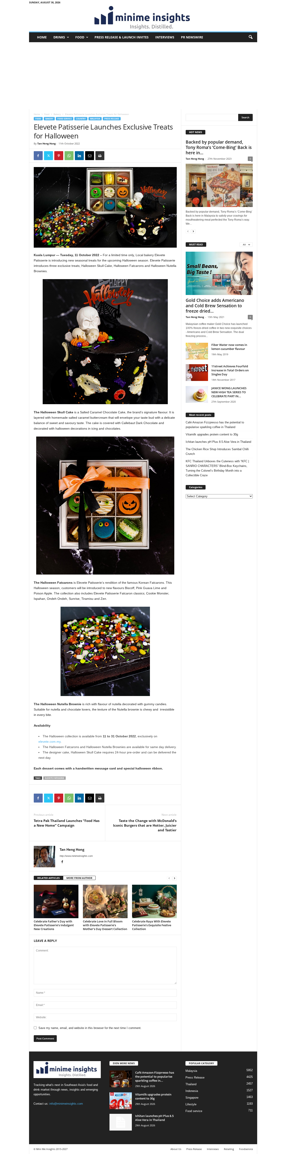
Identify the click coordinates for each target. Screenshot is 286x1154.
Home (42, 37)
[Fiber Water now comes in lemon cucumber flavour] (197, 351)
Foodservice (246, 1149)
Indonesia (191, 1091)
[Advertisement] (143, 75)
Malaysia (95, 118)
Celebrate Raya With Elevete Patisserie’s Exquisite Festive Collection (151, 925)
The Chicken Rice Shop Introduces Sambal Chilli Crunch (217, 451)
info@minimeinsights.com (66, 1103)
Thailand (190, 1084)
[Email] (89, 155)
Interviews (164, 37)
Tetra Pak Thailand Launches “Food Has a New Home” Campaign (66, 823)
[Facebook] (38, 155)
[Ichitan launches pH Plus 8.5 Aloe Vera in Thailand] (120, 1122)
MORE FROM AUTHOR (79, 878)
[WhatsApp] (69, 155)
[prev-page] (169, 878)
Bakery (57, 114)
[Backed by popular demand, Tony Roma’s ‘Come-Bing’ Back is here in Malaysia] (219, 185)
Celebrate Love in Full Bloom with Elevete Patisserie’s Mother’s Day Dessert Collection (105, 925)
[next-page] (174, 878)
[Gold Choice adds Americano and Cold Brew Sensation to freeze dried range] (219, 273)
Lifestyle (190, 1104)
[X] (48, 155)
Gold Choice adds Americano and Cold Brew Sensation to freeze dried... (215, 305)
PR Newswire (192, 37)
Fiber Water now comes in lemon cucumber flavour (229, 347)
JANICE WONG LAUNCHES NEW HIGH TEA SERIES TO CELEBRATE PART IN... (228, 392)
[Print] (99, 155)
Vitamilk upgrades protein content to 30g (212, 434)
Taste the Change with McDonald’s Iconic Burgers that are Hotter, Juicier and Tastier (145, 825)
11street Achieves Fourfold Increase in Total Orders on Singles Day (230, 370)
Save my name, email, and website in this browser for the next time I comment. (89, 1028)
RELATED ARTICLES (48, 878)
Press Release (111, 118)
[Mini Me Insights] (143, 18)
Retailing (229, 1149)
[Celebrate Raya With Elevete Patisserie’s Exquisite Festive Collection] (154, 901)
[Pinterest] (58, 155)
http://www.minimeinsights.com (76, 856)
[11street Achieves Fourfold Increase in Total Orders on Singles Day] (197, 372)
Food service (64, 118)
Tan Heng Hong (46, 143)
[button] (250, 37)
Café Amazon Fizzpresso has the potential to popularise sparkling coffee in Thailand (215, 425)
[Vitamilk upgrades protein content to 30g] (120, 1100)
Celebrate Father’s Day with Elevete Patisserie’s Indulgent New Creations (54, 925)
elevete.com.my (49, 741)
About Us (175, 1149)
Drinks (59, 37)
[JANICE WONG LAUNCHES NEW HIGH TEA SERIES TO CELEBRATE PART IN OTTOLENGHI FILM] (197, 394)
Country (81, 118)
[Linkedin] (79, 155)
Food (79, 37)
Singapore (191, 1097)
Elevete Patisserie (54, 778)
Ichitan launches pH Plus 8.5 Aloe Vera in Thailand (218, 441)
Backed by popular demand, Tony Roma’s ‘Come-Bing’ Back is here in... (219, 147)
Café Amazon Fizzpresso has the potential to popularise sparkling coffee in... (154, 1076)
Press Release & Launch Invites (122, 37)
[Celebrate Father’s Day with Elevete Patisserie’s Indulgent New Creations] (56, 901)
